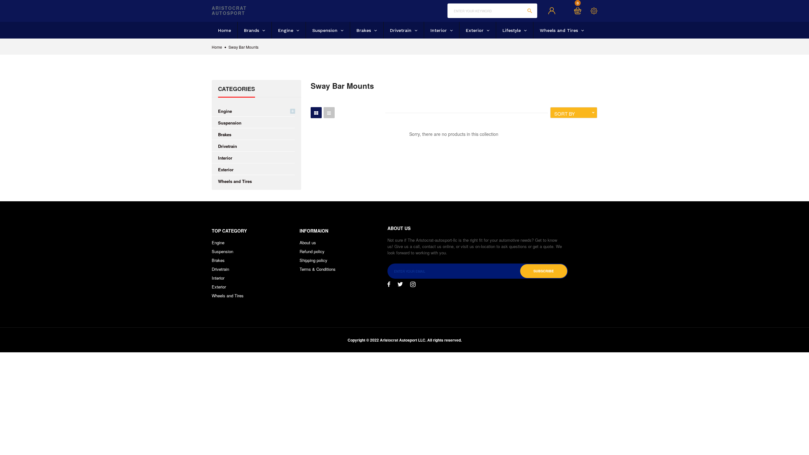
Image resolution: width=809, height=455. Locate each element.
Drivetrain (227, 146)
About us (308, 243)
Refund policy (312, 251)
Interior (225, 158)
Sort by (564, 113)
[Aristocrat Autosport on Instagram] (413, 284)
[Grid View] (316, 112)
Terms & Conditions (318, 269)
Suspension (229, 123)
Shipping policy (313, 260)
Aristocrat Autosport (229, 10)
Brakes (224, 134)
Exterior (226, 170)
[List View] (329, 112)
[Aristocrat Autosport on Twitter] (400, 284)
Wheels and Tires (235, 181)
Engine (225, 111)
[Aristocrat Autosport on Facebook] (388, 284)
